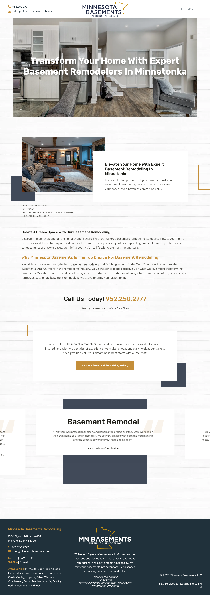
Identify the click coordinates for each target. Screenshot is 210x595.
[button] (37, 472)
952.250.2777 (126, 298)
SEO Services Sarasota (172, 564)
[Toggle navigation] (199, 9)
